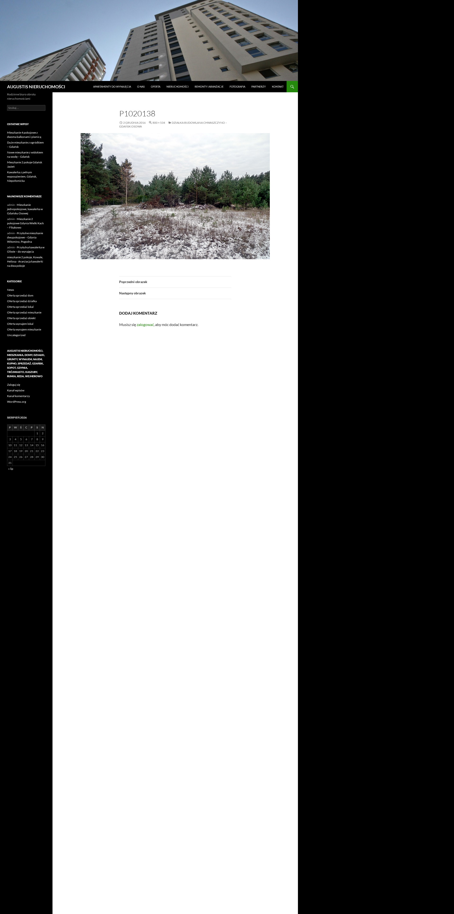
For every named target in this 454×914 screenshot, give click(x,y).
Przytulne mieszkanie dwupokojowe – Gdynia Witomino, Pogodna (25, 237)
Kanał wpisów (15, 390)
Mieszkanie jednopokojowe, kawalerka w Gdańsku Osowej (25, 209)
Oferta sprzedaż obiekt (21, 318)
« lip (10, 468)
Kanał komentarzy (18, 396)
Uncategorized (16, 335)
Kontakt (278, 86)
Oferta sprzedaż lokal (20, 307)
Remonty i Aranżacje (209, 86)
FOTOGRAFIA (237, 86)
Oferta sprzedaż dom (20, 295)
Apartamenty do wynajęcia (112, 86)
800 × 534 (159, 122)
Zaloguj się (13, 384)
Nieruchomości (177, 86)
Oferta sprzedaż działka (22, 301)
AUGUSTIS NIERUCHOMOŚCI (36, 86)
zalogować (145, 324)
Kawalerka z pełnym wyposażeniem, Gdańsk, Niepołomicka (22, 176)
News (10, 290)
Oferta (155, 86)
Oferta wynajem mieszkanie (24, 329)
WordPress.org (16, 401)
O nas (141, 86)
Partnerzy (258, 86)
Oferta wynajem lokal (20, 324)
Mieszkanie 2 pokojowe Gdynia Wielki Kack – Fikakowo (25, 223)
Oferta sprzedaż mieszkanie (24, 312)
